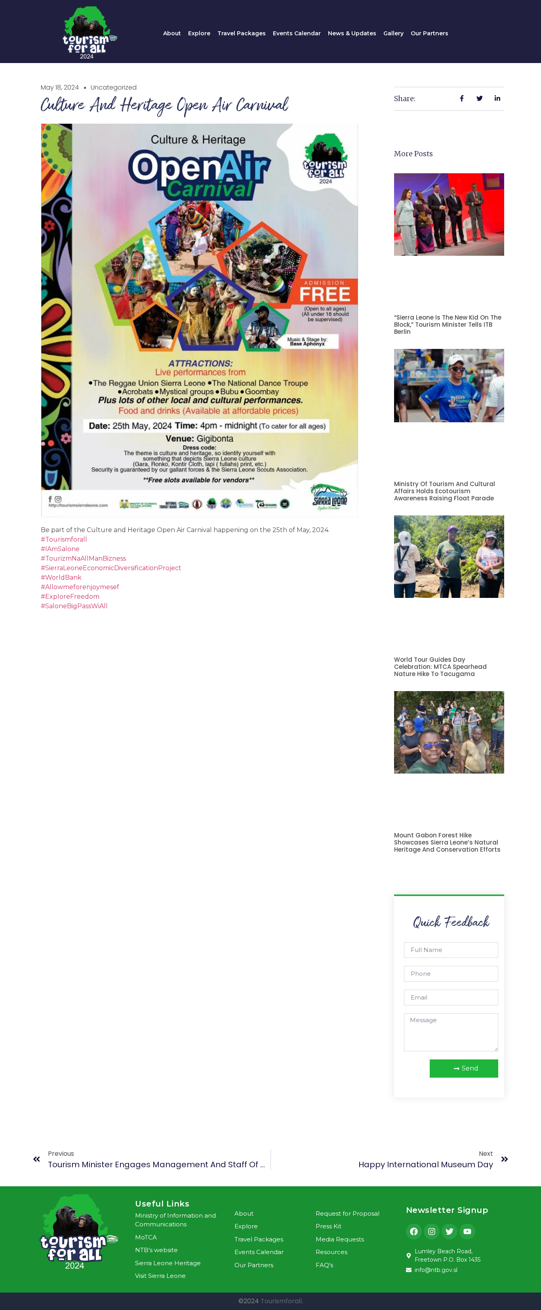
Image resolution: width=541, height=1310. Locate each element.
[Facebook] (414, 1231)
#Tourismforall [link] (64, 539)
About (172, 33)
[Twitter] (449, 1231)
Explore (199, 33)
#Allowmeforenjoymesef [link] (80, 587)
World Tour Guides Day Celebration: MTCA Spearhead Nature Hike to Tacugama (440, 666)
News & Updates (352, 33)
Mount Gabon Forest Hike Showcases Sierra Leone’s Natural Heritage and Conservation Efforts (447, 842)
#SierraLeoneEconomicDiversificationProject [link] (111, 568)
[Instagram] (432, 1231)
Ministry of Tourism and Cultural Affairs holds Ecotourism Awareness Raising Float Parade (444, 491)
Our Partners (429, 33)
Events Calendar (297, 33)
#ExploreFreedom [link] (70, 596)
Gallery (393, 33)
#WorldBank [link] (61, 577)
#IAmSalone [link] (60, 549)
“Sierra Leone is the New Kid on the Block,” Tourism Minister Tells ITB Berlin (447, 324)
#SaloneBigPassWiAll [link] (74, 606)
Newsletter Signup (447, 1210)
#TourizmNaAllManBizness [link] (83, 558)
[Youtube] (467, 1231)
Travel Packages (241, 33)
